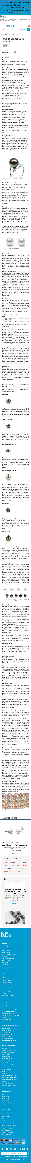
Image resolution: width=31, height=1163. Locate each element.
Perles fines (4, 1071)
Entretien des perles (6, 1007)
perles (6, 871)
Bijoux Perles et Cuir (6, 1069)
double (25, 865)
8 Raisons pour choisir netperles (9, 966)
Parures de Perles (6, 1056)
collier (18, 865)
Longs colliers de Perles (7, 1058)
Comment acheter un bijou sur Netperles (11, 1015)
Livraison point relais (7, 1005)
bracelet (6, 865)
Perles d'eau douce (6, 1105)
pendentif (20, 868)
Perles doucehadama (7, 1107)
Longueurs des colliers (7, 1038)
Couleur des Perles (6, 1030)
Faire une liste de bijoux (7, 1019)
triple (18, 871)
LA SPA (3, 1118)
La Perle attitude (6, 984)
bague (5, 862)
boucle (18, 862)
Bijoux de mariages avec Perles (9, 1077)
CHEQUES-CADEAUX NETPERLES (10, 1085)
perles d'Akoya (7, 208)
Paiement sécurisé (6, 950)
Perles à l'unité (5, 1063)
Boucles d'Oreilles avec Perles (9, 1050)
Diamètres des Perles (7, 1034)
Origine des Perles (6, 1028)
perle (26, 868)
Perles (3, 1094)
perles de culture (23, 51)
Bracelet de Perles (6, 1054)
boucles (25, 862)
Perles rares (4, 1073)
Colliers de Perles (6, 1048)
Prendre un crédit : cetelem (8, 1011)
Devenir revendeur (6, 952)
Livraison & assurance (7, 1002)
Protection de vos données (8, 958)
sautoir (11, 871)
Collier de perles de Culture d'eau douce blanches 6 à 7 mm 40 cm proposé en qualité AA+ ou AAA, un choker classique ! (15, 849)
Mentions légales (6, 946)
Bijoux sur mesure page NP (8, 1013)
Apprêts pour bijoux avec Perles (9, 1079)
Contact (4, 971)
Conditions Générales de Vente (9, 948)
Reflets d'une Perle (6, 1032)
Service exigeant (6, 969)
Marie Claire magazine (7, 982)
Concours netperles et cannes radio (10, 989)
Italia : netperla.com (6, 1130)
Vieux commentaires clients (8, 995)
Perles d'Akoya (5, 1096)
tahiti (15, 871)
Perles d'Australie (6, 1100)
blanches (12, 862)
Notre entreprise (6, 960)
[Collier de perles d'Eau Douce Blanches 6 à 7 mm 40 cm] (15, 831)
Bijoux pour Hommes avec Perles (10, 1067)
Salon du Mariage (6, 991)
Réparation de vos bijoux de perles (10, 1009)
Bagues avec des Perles (7, 1060)
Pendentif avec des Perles (8, 1052)
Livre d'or (4, 993)
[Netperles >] (2, 34)
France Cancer (5, 1116)
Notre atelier (5, 964)
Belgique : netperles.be (7, 1132)
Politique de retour (6, 1017)
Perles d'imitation (6, 1036)
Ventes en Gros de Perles (8, 1065)
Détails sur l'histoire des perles (9, 1040)
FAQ (3, 973)
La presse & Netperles (7, 980)
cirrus (12, 865)
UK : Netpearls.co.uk (7, 1134)
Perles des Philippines (7, 1102)
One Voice (4, 1120)
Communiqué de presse (7, 987)
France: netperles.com (7, 1128)
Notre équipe (5, 962)
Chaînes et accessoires (7, 1083)
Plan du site (4, 956)
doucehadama (7, 868)
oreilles (15, 868)
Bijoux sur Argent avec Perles (9, 1075)
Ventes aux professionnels (8, 954)
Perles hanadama (6, 1109)
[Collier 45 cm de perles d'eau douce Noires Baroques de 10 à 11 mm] (15, 904)
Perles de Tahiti (5, 1098)
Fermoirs (4, 1081)
